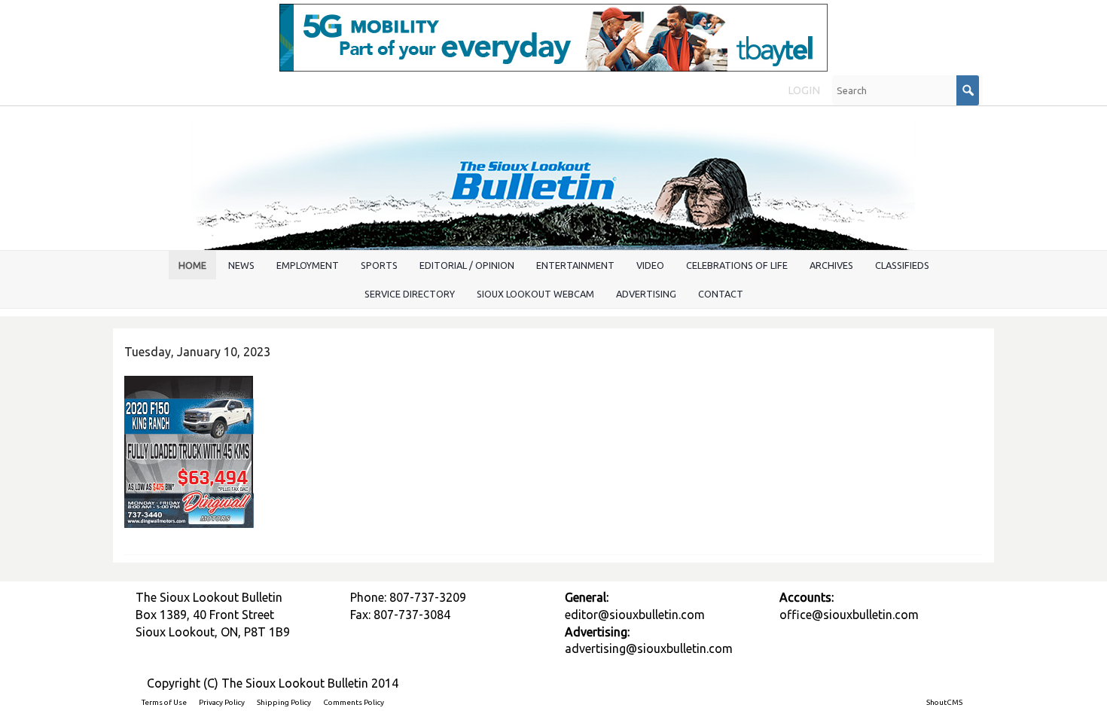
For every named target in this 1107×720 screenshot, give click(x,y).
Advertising (646, 293)
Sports (379, 265)
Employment (307, 265)
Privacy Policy (222, 702)
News (241, 265)
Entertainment (575, 265)
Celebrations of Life (737, 265)
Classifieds (902, 265)
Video (650, 265)
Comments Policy (353, 702)
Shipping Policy (284, 702)
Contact (720, 293)
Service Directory (409, 293)
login (804, 90)
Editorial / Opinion (466, 265)
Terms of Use (164, 702)
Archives (831, 265)
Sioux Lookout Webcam (535, 293)
